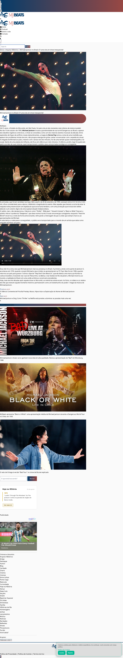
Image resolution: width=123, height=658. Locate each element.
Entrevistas (4, 603)
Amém (2, 596)
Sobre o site (6, 32)
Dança (2, 589)
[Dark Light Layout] (0, 38)
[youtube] (1, 11)
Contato (5, 34)
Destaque (3, 561)
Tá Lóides (3, 600)
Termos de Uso (38, 654)
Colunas (3, 575)
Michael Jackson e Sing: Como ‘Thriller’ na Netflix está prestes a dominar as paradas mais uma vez (35, 298)
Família (2, 605)
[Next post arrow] (0, 301)
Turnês (2, 630)
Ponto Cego (4, 580)
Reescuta (3, 582)
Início (4, 27)
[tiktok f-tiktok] (0, 6)
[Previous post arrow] (0, 294)
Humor (2, 564)
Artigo (2, 559)
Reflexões (3, 623)
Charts (2, 570)
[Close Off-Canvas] (0, 19)
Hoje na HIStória (6, 587)
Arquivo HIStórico (11, 50)
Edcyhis (2, 593)
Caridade (3, 568)
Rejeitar (70, 653)
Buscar (32, 479)
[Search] (1, 36)
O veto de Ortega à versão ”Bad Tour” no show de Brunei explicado (24, 472)
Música (2, 616)
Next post (3, 296)
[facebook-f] (0, 2)
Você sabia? (4, 632)
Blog (1, 566)
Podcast (4, 29)
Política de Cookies (64, 650)
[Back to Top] (0, 656)
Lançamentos (5, 614)
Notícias (3, 619)
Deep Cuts (3, 591)
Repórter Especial (6, 598)
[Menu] (1, 41)
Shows (2, 626)
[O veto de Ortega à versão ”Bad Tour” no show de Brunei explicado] (43, 445)
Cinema (2, 573)
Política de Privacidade (8, 654)
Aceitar (61, 653)
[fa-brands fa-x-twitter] (1, 4)
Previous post (5, 289)
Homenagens (5, 610)
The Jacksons (4, 628)
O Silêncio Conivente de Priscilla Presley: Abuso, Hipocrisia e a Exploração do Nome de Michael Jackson (37, 291)
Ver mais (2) (8, 505)
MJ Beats (3, 126)
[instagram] (0, 8)
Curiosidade (4, 584)
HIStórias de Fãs (6, 607)
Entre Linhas (4, 577)
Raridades (3, 621)
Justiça (2, 612)
